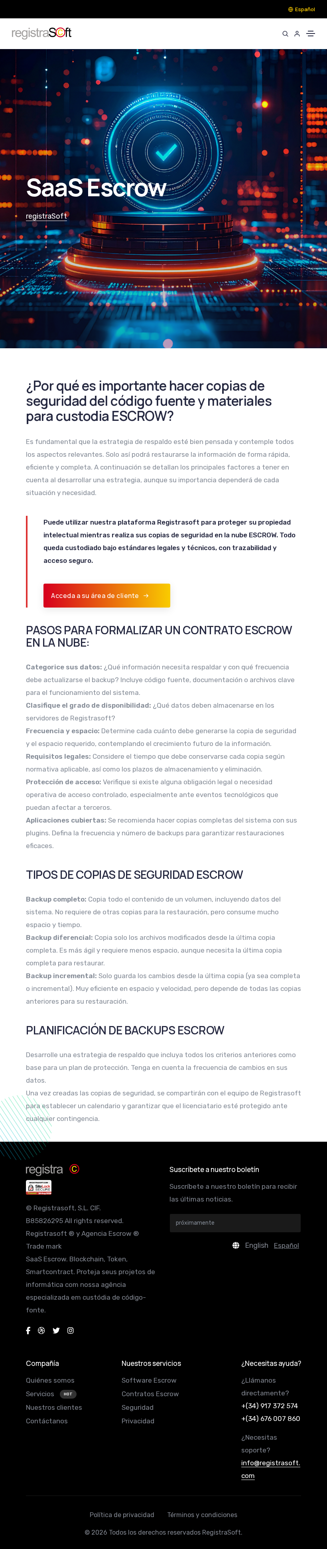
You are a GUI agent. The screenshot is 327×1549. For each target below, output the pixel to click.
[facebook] (28, 1330)
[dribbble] (41, 1330)
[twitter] (56, 1330)
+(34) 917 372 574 (269, 1406)
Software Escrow (149, 1380)
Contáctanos (47, 1421)
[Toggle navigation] (310, 33)
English (256, 1245)
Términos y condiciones (202, 1515)
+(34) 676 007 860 (270, 1419)
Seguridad (138, 1407)
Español (305, 9)
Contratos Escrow (150, 1394)
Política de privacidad (122, 1515)
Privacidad (138, 1421)
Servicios (41, 1394)
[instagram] (70, 1330)
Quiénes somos (50, 1380)
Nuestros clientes (54, 1407)
